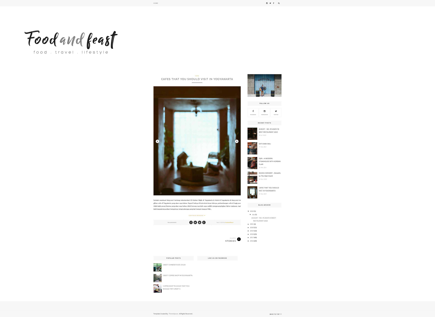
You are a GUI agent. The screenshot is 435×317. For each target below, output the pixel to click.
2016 (252, 241)
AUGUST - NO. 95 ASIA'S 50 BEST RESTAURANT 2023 (269, 130)
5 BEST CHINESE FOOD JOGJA (174, 265)
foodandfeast (229, 222)
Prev (157, 141)
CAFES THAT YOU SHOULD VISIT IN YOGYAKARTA (197, 79)
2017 (252, 237)
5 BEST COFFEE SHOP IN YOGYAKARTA (177, 275)
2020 (252, 227)
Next (236, 141)
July (253, 214)
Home (155, 3)
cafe (197, 75)
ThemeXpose (173, 314)
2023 (252, 211)
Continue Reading (196, 215)
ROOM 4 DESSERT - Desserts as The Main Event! (270, 174)
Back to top (275, 314)
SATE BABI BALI (265, 144)
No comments (172, 222)
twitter (276, 114)
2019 (252, 231)
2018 (252, 234)
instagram (264, 114)
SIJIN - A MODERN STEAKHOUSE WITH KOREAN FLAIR (269, 161)
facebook (253, 114)
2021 (252, 224)
